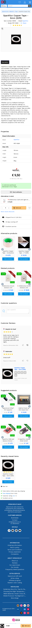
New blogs (15, 587)
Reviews (14, 563)
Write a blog (15, 578)
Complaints (15, 554)
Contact (14, 520)
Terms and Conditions (15, 549)
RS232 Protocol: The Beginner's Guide (14, 596)
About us (15, 560)
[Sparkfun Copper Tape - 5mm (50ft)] (7, 373)
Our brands (15, 567)
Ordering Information (15, 545)
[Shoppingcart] (28, 2)
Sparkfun (16, 139)
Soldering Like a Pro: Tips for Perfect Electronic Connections (14, 589)
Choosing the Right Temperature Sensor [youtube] (14, 591)
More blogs (14, 598)
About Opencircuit (15, 558)
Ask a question (11, 309)
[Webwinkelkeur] (16, 620)
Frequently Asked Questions (14, 569)
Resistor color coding (15, 582)
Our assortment (14, 565)
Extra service (14, 573)
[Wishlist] (18, 2)
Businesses (14, 518)
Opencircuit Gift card (15, 576)
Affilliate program (15, 580)
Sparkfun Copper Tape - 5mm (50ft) (20, 368)
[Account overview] (23, 2)
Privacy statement (15, 552)
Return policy (14, 547)
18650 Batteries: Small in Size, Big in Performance (14, 593)
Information (15, 543)
